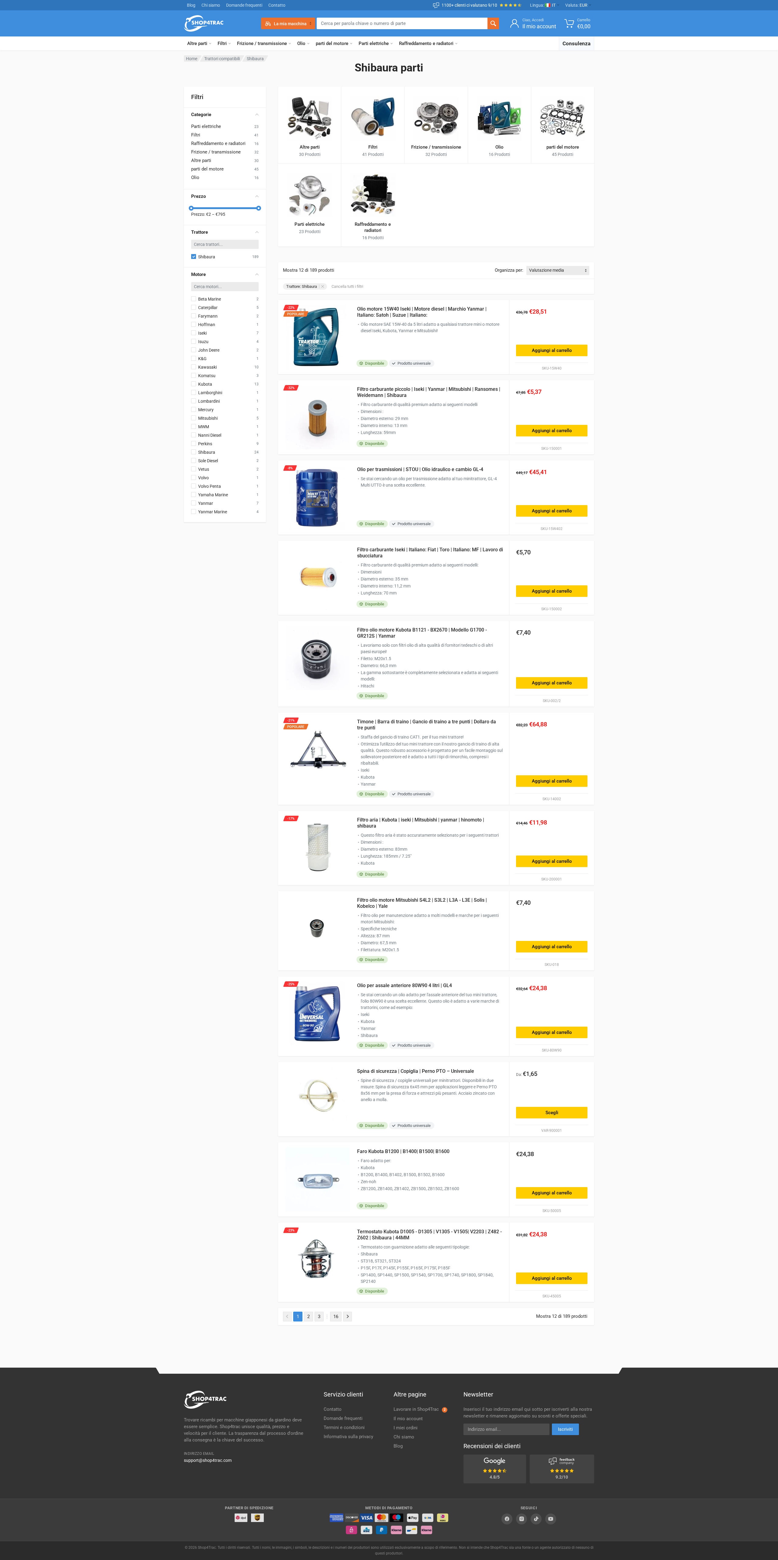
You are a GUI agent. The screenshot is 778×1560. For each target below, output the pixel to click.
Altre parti (197, 43)
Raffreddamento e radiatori (426, 43)
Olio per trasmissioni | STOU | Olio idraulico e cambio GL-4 (420, 469)
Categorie (201, 114)
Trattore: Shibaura (301, 286)
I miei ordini (406, 1428)
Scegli (552, 1112)
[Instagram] (521, 1519)
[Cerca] (493, 23)
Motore (198, 274)
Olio (301, 43)
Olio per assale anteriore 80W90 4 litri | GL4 (404, 985)
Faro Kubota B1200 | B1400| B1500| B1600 (403, 1151)
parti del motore (332, 43)
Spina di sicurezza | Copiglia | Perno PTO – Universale (415, 1071)
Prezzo (198, 196)
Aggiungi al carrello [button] (552, 350)
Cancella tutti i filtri (347, 286)
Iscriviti (565, 1429)
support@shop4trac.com (208, 1460)
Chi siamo (210, 5)
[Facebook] (506, 1519)
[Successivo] (347, 1316)
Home (191, 58)
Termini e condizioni (344, 1427)
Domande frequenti (244, 5)
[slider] (191, 208)
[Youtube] (550, 1519)
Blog (191, 5)
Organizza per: (509, 270)
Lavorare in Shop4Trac (420, 1409)
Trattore (199, 232)
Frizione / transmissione (262, 43)
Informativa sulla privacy (348, 1436)
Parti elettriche (374, 43)
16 (335, 1316)
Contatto (276, 5)
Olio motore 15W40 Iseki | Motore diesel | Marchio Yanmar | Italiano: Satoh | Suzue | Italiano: (422, 312)
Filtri (222, 43)
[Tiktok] (536, 1519)
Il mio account (408, 1418)
